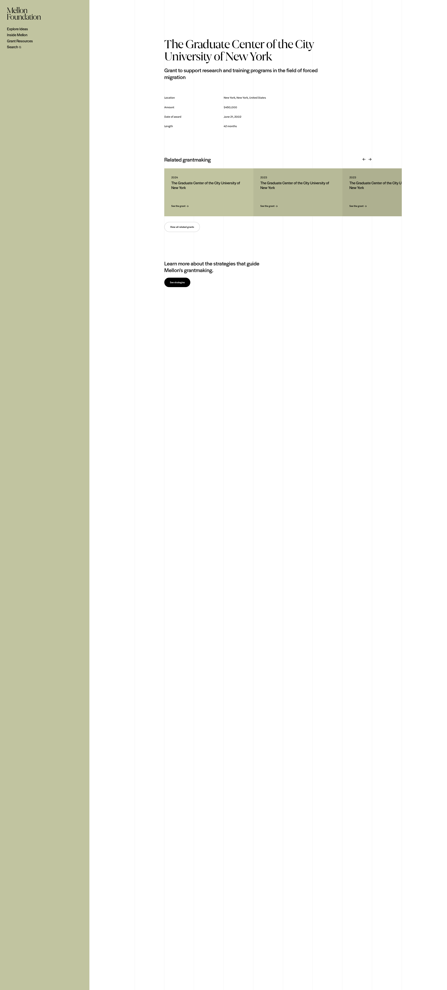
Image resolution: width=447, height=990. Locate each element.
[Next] (370, 159)
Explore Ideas (17, 29)
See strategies (177, 282)
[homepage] (24, 13)
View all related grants (182, 227)
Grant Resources (20, 41)
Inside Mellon (17, 35)
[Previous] (364, 159)
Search (12, 47)
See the (178, 206)
